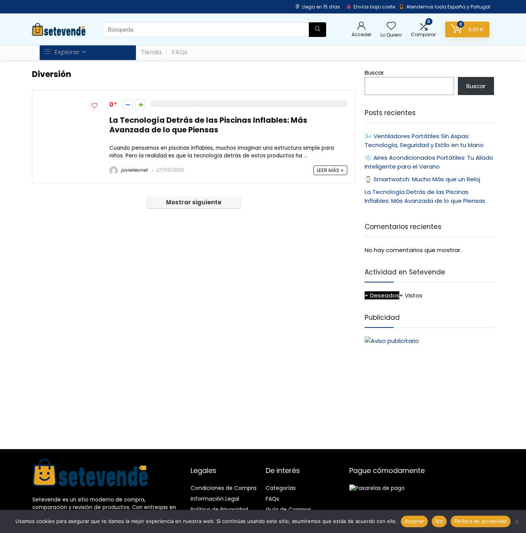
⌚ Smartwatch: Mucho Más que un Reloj (422, 179)
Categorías (281, 488)
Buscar (374, 73)
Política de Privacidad (219, 509)
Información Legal (215, 499)
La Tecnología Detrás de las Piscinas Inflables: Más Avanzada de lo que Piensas (208, 125)
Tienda (151, 52)
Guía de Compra (288, 509)
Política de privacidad (480, 521)
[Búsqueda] (317, 29)
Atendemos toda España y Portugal (448, 6)
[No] (516, 521)
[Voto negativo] (127, 104)
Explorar (66, 52)
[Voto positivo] (141, 104)
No (439, 521)
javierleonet (133, 170)
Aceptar (414, 521)
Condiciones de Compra (223, 488)
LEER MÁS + (330, 170)
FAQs (180, 52)
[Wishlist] (391, 26)
